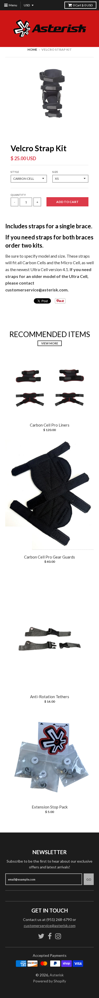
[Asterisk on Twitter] (41, 936)
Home (32, 49)
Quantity (18, 194)
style (15, 171)
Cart (83, 5)
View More (49, 343)
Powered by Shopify (49, 981)
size (55, 171)
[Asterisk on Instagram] (58, 936)
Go (88, 879)
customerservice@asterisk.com (50, 925)
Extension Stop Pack (50, 807)
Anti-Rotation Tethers (49, 696)
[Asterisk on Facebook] (50, 936)
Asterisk (57, 975)
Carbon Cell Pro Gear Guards (49, 557)
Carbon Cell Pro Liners (49, 425)
